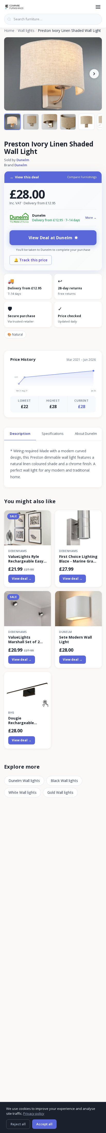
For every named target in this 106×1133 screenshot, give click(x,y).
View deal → (21, 578)
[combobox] (53, 19)
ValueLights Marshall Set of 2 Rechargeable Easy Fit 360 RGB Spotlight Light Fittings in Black (27, 639)
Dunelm (22, 160)
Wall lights (26, 30)
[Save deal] (43, 517)
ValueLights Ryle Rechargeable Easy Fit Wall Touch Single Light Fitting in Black (27, 559)
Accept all (44, 1124)
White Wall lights (22, 792)
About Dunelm (86, 433)
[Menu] (98, 7)
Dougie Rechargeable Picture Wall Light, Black (25, 720)
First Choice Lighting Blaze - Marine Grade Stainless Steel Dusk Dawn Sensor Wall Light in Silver (78, 559)
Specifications (53, 433)
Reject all (18, 1124)
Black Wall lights (64, 780)
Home (9, 30)
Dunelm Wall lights (24, 780)
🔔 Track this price (30, 259)
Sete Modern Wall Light (75, 639)
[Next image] (94, 73)
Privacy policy (33, 1113)
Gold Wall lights (60, 792)
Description (20, 433)
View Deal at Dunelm (50, 238)
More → (90, 217)
